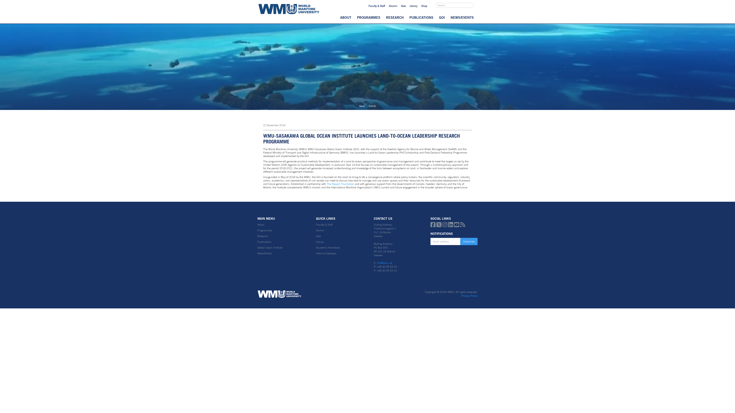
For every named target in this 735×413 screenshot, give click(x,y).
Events (372, 106)
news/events (462, 17)
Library (413, 5)
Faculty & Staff (376, 5)
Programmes (368, 17)
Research (395, 17)
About (345, 17)
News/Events (264, 253)
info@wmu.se (384, 262)
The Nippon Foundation (340, 183)
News (362, 106)
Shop (424, 5)
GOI (442, 17)
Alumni (393, 5)
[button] (345, 17)
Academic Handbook (328, 247)
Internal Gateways (326, 253)
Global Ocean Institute (270, 247)
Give (403, 5)
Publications (421, 17)
